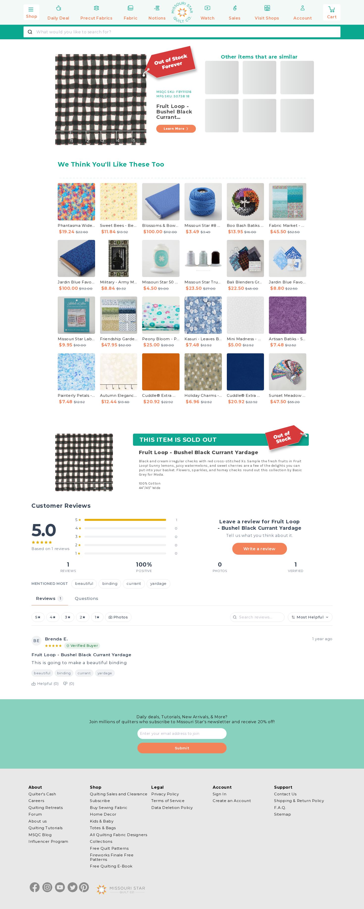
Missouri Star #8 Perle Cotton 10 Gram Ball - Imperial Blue (203, 225)
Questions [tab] (86, 598)
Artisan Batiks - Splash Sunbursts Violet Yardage (287, 339)
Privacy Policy (165, 794)
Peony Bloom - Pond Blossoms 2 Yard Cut (161, 339)
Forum (35, 814)
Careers (36, 801)
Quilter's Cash (42, 794)
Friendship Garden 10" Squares (118, 339)
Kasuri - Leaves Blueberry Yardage (203, 339)
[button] (31, 11)
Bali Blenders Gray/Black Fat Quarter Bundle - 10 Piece (245, 282)
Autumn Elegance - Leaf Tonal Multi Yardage (118, 395)
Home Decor (103, 814)
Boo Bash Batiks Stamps (245, 225)
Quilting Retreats (45, 807)
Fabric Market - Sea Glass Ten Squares (287, 225)
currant (134, 584)
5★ (38, 617)
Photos (120, 617)
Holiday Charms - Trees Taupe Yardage (203, 395)
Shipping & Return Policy (299, 801)
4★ (53, 617)
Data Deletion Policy (172, 807)
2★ (83, 617)
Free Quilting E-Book (111, 866)
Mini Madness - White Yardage (245, 339)
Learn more (174, 129)
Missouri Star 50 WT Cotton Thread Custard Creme (161, 282)
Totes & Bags (103, 828)
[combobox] (182, 31)
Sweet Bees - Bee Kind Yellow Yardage (118, 225)
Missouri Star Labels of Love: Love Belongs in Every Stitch (76, 339)
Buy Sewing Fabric (108, 807)
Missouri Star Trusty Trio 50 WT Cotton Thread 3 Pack (203, 282)
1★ (97, 617)
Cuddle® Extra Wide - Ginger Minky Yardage (161, 395)
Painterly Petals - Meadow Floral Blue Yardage (76, 395)
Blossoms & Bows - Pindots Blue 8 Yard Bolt (161, 225)
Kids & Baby (102, 821)
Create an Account (232, 801)
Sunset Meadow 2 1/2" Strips (287, 395)
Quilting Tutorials (45, 828)
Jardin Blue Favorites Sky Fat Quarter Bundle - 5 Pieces (287, 282)
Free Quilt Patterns (109, 848)
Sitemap (282, 814)
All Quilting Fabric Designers (118, 834)
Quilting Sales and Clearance (119, 794)
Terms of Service (168, 801)
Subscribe (100, 801)
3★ (68, 617)
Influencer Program (48, 841)
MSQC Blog (40, 834)
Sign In (219, 794)
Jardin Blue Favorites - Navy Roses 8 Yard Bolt (76, 282)
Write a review (259, 548)
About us (37, 821)
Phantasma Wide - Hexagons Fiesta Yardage (76, 225)
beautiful (84, 584)
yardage (158, 584)
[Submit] (30, 31)
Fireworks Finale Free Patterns (112, 857)
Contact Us (285, 794)
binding (109, 584)
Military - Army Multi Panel (118, 282)
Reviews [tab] (48, 598)
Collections (101, 841)
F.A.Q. (280, 807)
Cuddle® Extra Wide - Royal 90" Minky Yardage (245, 395)
